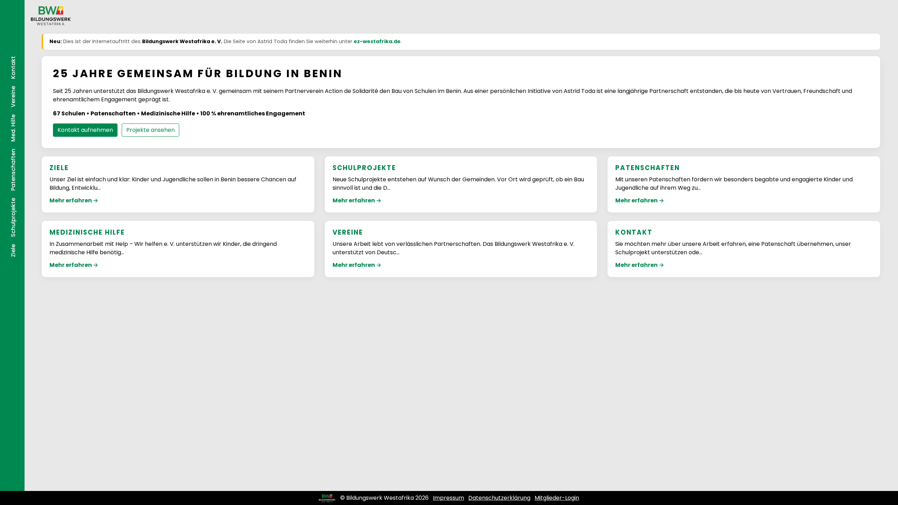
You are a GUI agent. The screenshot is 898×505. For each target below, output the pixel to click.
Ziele (13, 250)
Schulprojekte (13, 217)
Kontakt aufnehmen (85, 130)
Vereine (13, 96)
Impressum (448, 498)
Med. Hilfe (13, 128)
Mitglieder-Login (557, 498)
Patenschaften (13, 170)
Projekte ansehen (150, 130)
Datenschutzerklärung (499, 498)
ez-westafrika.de (377, 41)
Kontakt (13, 67)
